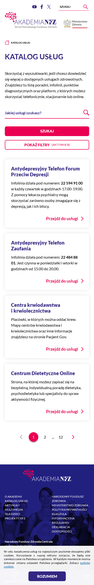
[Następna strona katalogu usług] (72, 437)
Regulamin (60, 522)
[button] (47, 145)
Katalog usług (16, 501)
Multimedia (14, 509)
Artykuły (12, 505)
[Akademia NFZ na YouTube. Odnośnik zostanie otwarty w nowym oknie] (34, 6)
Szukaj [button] (47, 131)
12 (61, 437)
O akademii (13, 496)
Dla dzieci (12, 514)
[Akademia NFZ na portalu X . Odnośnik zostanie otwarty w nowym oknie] (49, 6)
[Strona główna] (7, 42)
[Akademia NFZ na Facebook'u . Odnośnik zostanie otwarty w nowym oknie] (41, 7)
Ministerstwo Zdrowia (70, 505)
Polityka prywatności (69, 509)
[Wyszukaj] (85, 7)
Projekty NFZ (15, 518)
